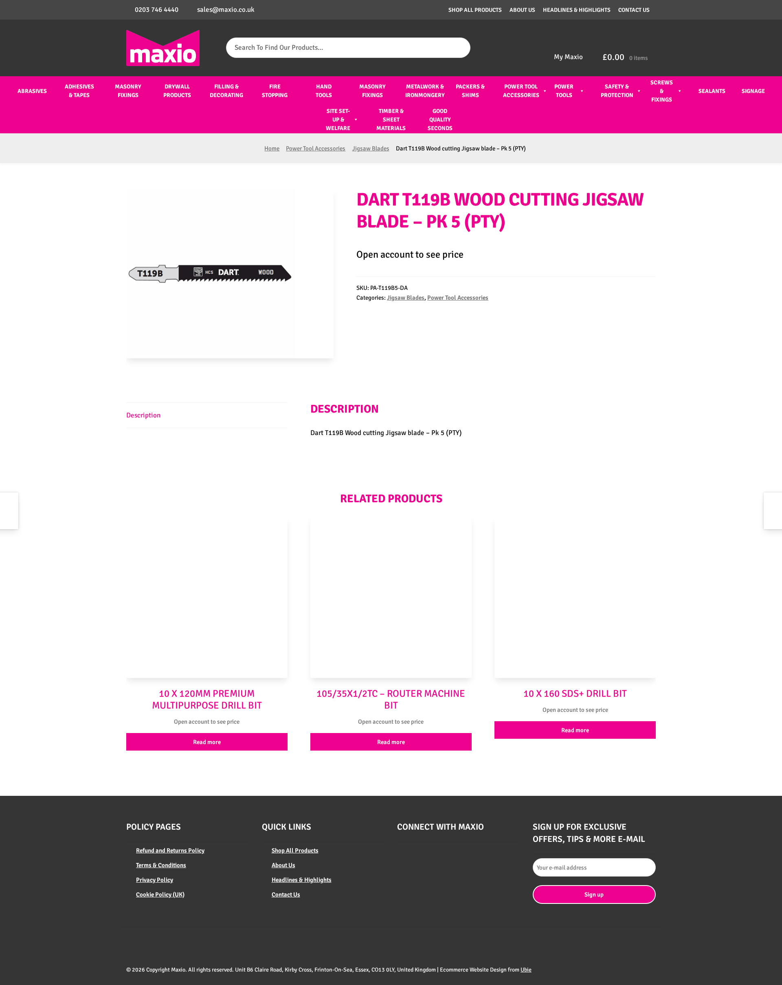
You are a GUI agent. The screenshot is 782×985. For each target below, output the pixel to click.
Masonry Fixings (128, 91)
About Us (522, 10)
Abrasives (32, 91)
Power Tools (563, 91)
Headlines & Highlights (577, 10)
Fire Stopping (275, 91)
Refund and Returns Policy (170, 850)
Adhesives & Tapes (79, 91)
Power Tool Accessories (521, 91)
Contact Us (634, 10)
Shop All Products (475, 10)
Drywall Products (177, 91)
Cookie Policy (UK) (160, 894)
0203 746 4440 (156, 9)
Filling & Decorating (226, 91)
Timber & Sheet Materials (391, 120)
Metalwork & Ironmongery (425, 91)
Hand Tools (324, 91)
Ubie (526, 969)
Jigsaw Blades (370, 148)
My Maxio (568, 56)
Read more (207, 742)
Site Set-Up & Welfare (338, 120)
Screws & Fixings (661, 91)
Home (271, 148)
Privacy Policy (154, 879)
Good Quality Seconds (440, 120)
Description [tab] (143, 415)
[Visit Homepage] (163, 48)
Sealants (712, 91)
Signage (753, 91)
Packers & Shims (470, 91)
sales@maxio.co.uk (226, 9)
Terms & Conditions (161, 865)
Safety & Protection (617, 91)
